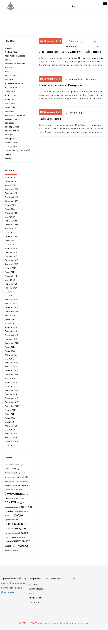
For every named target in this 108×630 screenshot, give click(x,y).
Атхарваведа (18, 465)
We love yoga (11, 52)
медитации (10, 103)
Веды (18, 469)
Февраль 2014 (11, 390)
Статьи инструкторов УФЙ (17, 150)
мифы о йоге (11, 107)
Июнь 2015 (10, 351)
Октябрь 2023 (11, 201)
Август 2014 (10, 378)
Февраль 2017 (11, 300)
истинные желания (14, 83)
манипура (9, 99)
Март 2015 (10, 359)
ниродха (17, 515)
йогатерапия (10, 95)
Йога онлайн (7, 592)
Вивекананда (10, 473)
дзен (18, 503)
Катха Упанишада (21, 481)
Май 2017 (9, 292)
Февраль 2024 (11, 189)
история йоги (11, 87)
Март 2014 (10, 386)
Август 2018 (10, 268)
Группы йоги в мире (11, 588)
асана (13, 490)
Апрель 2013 (11, 426)
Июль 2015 (10, 347)
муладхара (10, 111)
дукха (22, 503)
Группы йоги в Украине (13, 583)
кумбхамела (19, 511)
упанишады (21, 537)
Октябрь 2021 (11, 225)
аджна (8, 60)
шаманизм (8, 550)
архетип (8, 490)
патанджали (15, 523)
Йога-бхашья (9, 481)
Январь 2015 (11, 367)
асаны (8, 71)
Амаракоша (9, 465)
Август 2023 (10, 205)
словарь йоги (11, 146)
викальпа (15, 498)
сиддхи (23, 532)
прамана (8, 529)
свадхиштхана (12, 142)
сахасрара (10, 138)
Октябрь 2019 (11, 260)
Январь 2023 (11, 221)
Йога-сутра (10, 91)
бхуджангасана (17, 493)
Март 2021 (10, 232)
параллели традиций (15, 115)
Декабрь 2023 (11, 197)
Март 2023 (10, 217)
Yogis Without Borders (15, 56)
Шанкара (8, 486)
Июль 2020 (10, 240)
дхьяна (15, 507)
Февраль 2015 (11, 363)
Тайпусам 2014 (50, 118)
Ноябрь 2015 (11, 339)
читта (17, 541)
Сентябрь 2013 (12, 406)
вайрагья (8, 498)
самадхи (19, 528)
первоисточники (12, 119)
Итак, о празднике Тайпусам (60, 85)
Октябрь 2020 (11, 236)
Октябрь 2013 (11, 402)
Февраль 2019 (11, 264)
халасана (9, 542)
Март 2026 (10, 177)
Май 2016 (9, 323)
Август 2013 (10, 410)
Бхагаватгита (10, 469)
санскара (15, 533)
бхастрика (19, 490)
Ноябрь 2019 (11, 256)
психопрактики (12, 127)
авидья (27, 485)
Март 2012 (10, 445)
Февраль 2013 (11, 434)
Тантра (8, 154)
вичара (21, 498)
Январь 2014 (11, 394)
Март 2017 (10, 296)
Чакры (8, 158)
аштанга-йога (11, 75)
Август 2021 (10, 229)
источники (25, 506)
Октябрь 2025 (11, 181)
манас (26, 511)
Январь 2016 (11, 331)
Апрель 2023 (11, 213)
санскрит (9, 135)
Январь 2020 (11, 252)
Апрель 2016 (11, 327)
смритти (8, 537)
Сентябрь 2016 (12, 311)
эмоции (15, 550)
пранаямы (9, 123)
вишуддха (9, 79)
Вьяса (23, 476)
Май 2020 (9, 244)
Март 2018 (10, 280)
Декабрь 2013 (11, 398)
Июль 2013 (10, 414)
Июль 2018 (10, 272)
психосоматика (12, 131)
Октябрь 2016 (11, 307)
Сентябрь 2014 (12, 374)
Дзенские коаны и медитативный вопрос (70, 51)
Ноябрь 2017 (11, 288)
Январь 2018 (11, 284)
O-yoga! (8, 48)
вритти (10, 502)
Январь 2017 (11, 303)
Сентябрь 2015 (12, 343)
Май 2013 (9, 422)
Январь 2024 (11, 193)
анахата (8, 68)
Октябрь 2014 (11, 370)
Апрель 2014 (11, 382)
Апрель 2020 (11, 248)
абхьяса (18, 485)
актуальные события (15, 64)
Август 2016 (10, 315)
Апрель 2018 (11, 276)
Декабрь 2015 (11, 335)
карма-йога (9, 511)
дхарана (8, 507)
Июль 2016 (10, 319)
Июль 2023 (10, 209)
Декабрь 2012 (11, 441)
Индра (92, 79)
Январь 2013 (11, 438)
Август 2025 (10, 185)
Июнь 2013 (10, 418)
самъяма (8, 533)
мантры (7, 515)
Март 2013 (10, 430)
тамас (14, 537)
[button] (105, 4)
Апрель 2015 (11, 355)
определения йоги (11, 520)
